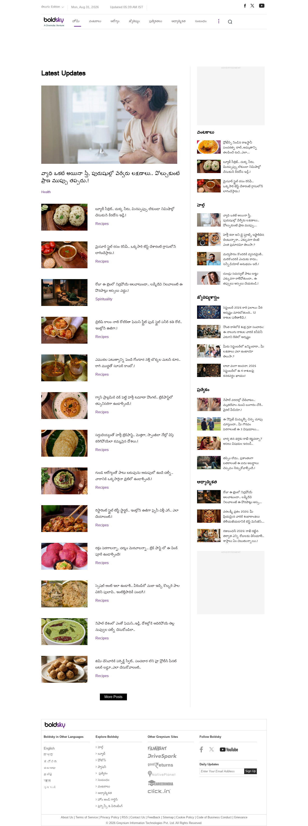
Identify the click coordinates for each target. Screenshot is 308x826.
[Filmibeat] (162, 748)
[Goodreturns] (162, 765)
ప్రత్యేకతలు (155, 21)
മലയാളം (50, 768)
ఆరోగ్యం (115, 21)
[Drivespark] (162, 756)
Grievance (240, 817)
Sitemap (168, 817)
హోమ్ (76, 21)
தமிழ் (48, 774)
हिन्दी (48, 755)
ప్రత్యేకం (203, 390)
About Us (67, 817)
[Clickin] (162, 791)
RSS (125, 817)
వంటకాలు (95, 21)
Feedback (153, 817)
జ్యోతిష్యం (134, 21)
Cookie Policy (185, 817)
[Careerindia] (162, 783)
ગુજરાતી (50, 787)
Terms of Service (87, 817)
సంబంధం (201, 21)
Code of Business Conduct (214, 817)
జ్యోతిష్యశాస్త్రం (208, 298)
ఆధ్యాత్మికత (179, 21)
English (49, 748)
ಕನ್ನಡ (51, 761)
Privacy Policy (109, 817)
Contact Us (137, 817)
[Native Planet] (162, 774)
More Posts (113, 697)
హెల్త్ (201, 205)
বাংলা (47, 781)
